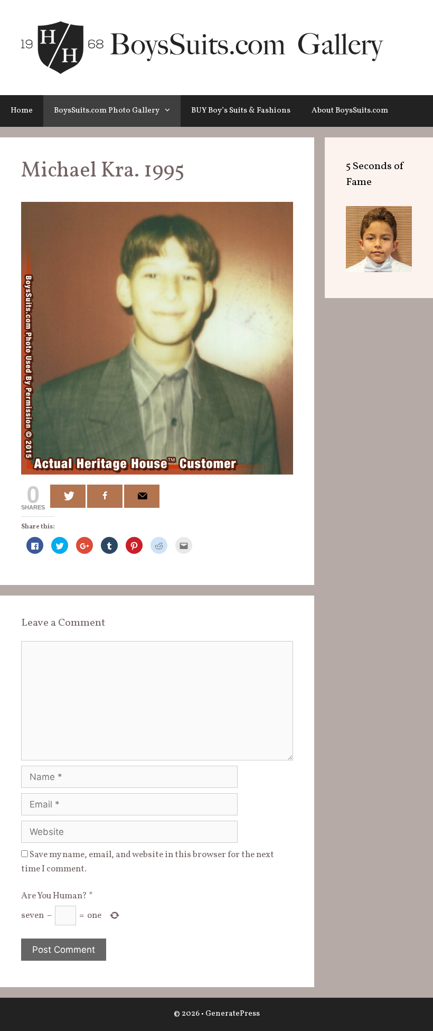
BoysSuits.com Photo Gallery (106, 110)
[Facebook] (105, 496)
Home (22, 110)
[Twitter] (68, 496)
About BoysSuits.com (350, 110)
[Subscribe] (141, 496)
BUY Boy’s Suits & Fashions (240, 110)
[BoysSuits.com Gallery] (202, 47)
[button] (170, 111)
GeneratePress (232, 1013)
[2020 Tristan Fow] (379, 270)
